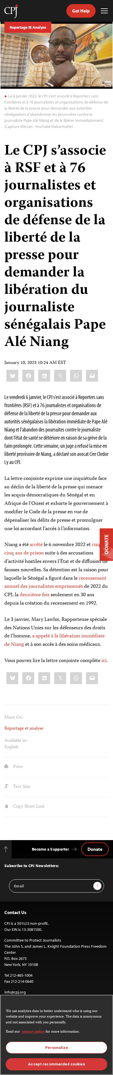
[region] (56, 1035)
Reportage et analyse (23, 729)
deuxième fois (35, 595)
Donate (95, 849)
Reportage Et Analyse (28, 27)
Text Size (21, 787)
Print (17, 767)
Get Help (81, 11)
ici (104, 661)
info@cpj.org (15, 992)
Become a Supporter (50, 849)
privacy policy (33, 1032)
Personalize (56, 1047)
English (11, 747)
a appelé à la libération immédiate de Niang (54, 640)
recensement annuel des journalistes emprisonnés (55, 582)
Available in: (15, 741)
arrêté (36, 545)
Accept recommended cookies (56, 1064)
